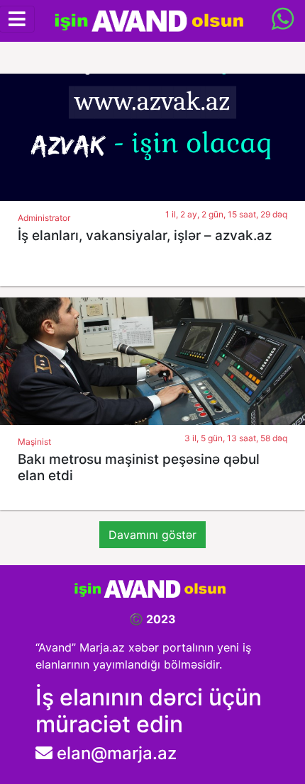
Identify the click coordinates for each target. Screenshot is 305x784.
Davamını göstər (152, 535)
